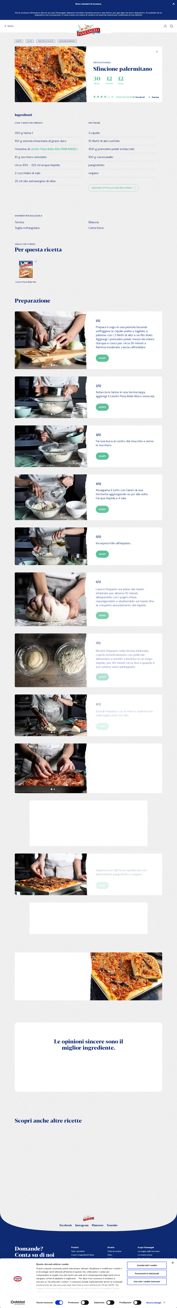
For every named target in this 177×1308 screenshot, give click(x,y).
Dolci (110, 1255)
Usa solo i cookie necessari (147, 1281)
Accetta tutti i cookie (147, 1265)
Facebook (66, 1225)
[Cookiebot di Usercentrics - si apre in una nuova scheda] (18, 1303)
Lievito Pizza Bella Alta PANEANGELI (54, 149)
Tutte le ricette (114, 1251)
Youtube (112, 1225)
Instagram (81, 1225)
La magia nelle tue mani (149, 1251)
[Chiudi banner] (173, 1263)
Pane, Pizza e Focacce (46, 41)
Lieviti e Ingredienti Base (82, 1255)
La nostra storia (145, 1255)
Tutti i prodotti (78, 1251)
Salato (29, 41)
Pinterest (97, 1225)
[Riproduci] (78, 1170)
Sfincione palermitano (67, 41)
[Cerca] (171, 26)
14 (112, 96)
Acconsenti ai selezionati (147, 1273)
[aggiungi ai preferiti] (157, 52)
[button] (157, 52)
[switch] (85, 1302)
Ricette (19, 41)
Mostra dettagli (153, 1302)
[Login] (165, 26)
